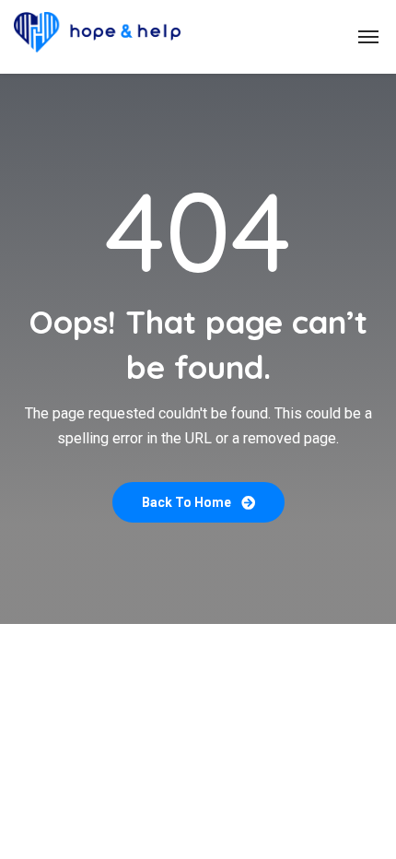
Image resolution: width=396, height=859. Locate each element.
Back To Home (188, 502)
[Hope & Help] (97, 37)
